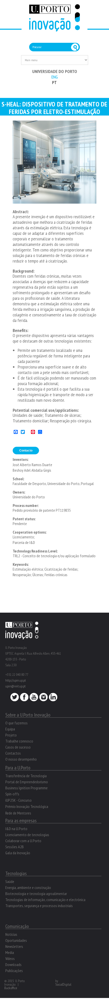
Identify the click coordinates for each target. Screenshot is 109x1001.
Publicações (14, 970)
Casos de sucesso (18, 747)
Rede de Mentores (18, 812)
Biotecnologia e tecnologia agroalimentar (36, 893)
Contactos (13, 753)
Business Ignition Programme (26, 787)
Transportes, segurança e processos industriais (39, 905)
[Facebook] (24, 698)
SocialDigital (63, 984)
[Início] (54, 28)
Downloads (13, 964)
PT (54, 82)
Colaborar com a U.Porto (23, 840)
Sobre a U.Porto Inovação (27, 715)
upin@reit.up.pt (15, 686)
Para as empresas (21, 820)
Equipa (10, 728)
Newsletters (14, 946)
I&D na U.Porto (16, 828)
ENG (54, 77)
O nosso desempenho (21, 759)
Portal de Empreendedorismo (26, 781)
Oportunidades (16, 940)
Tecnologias (16, 873)
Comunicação (17, 926)
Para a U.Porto (17, 767)
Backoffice (10, 988)
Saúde (9, 881)
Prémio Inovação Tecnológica (26, 806)
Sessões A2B (14, 846)
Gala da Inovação (17, 852)
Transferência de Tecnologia (26, 775)
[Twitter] (14, 698)
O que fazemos (16, 722)
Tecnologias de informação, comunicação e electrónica (45, 899)
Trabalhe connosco (19, 741)
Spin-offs (12, 793)
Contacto (25, 450)
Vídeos (10, 958)
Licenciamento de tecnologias (27, 834)
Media (9, 952)
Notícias (11, 934)
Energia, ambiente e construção (28, 887)
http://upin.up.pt (15, 680)
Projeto (11, 734)
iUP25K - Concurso (18, 800)
